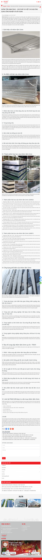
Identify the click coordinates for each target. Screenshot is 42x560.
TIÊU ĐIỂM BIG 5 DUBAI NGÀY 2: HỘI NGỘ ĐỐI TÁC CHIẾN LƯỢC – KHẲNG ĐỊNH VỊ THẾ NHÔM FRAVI (19, 490)
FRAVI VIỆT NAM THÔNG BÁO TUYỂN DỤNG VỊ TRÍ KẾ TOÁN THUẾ (14, 433)
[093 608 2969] (40, 283)
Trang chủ (4, 465)
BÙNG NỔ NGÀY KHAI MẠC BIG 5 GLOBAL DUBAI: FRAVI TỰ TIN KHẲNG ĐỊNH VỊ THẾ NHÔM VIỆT (19, 439)
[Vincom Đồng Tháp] (34, 503)
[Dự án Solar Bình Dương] (21, 503)
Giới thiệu (3, 469)
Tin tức (3, 471)
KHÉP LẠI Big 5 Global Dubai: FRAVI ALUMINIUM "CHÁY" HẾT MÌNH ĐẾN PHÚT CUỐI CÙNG (17, 486)
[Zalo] (40, 280)
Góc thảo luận (25, 529)
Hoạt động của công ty (26, 526)
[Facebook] (40, 277)
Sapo (32, 558)
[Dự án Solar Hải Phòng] (7, 503)
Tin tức (24, 530)
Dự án (3, 478)
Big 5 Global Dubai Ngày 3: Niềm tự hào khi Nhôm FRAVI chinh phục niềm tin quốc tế (17, 436)
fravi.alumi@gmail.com (8, 532)
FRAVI (22, 418)
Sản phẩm (4, 467)
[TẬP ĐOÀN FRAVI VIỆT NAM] (5, 1)
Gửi (3, 458)
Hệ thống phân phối (5, 476)
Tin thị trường (25, 527)
